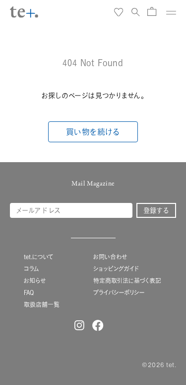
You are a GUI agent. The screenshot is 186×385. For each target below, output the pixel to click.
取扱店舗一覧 (42, 304)
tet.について (39, 257)
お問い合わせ (110, 257)
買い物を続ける (93, 132)
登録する (156, 210)
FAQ (29, 292)
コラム (31, 269)
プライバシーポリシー (119, 292)
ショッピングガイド (116, 269)
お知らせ (35, 281)
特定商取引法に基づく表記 (127, 281)
